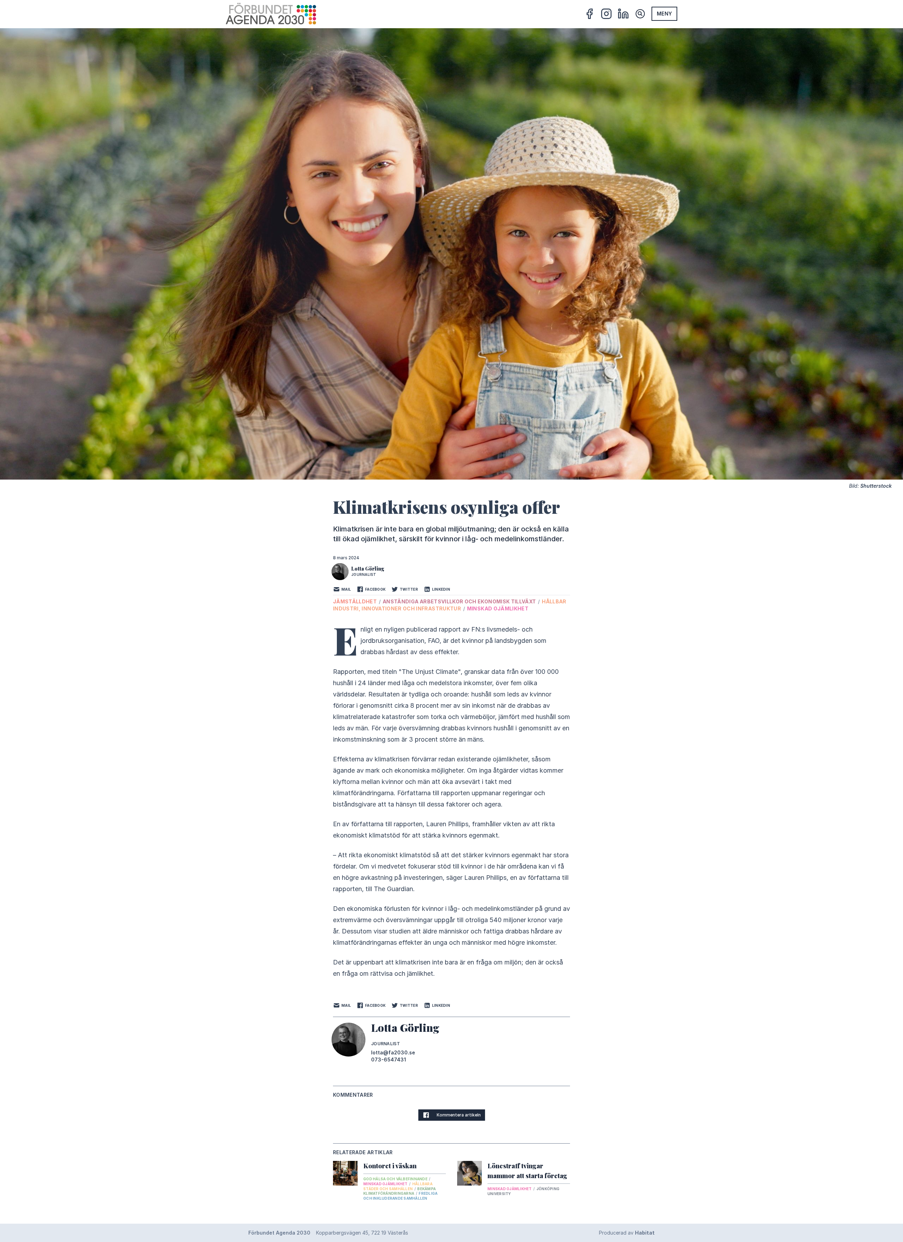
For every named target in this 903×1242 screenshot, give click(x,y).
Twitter (409, 589)
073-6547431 (388, 1060)
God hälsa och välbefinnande (395, 1179)
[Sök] (640, 13)
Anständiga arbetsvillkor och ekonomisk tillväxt (460, 601)
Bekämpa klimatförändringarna (399, 1191)
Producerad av (627, 1233)
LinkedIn (441, 589)
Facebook (375, 589)
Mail (346, 589)
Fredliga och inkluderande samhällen (400, 1195)
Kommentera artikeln (459, 1115)
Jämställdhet (355, 601)
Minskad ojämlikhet (497, 608)
